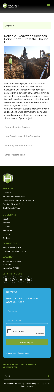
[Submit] (49, 376)
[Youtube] (21, 279)
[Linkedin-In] (28, 279)
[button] (48, 6)
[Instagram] (13, 279)
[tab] (27, 25)
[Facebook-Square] (6, 279)
